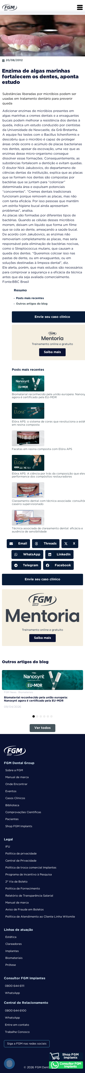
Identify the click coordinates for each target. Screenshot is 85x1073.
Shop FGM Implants (18, 826)
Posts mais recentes (30, 298)
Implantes (12, 951)
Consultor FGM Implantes (24, 978)
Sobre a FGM (14, 770)
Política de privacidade (21, 853)
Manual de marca (17, 777)
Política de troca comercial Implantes (30, 868)
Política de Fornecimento (22, 888)
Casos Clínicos (15, 798)
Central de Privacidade (20, 861)
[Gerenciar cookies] (9, 1063)
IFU (7, 847)
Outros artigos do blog (31, 304)
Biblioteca (12, 805)
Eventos (10, 791)
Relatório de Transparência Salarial (29, 896)
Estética (10, 937)
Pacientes (12, 819)
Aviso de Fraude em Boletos (24, 909)
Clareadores (13, 944)
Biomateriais (14, 958)
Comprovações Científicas (23, 812)
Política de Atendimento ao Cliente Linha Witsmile (40, 917)
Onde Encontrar (16, 784)
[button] (18, 543)
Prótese (10, 965)
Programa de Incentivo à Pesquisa (28, 874)
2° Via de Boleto (16, 882)
